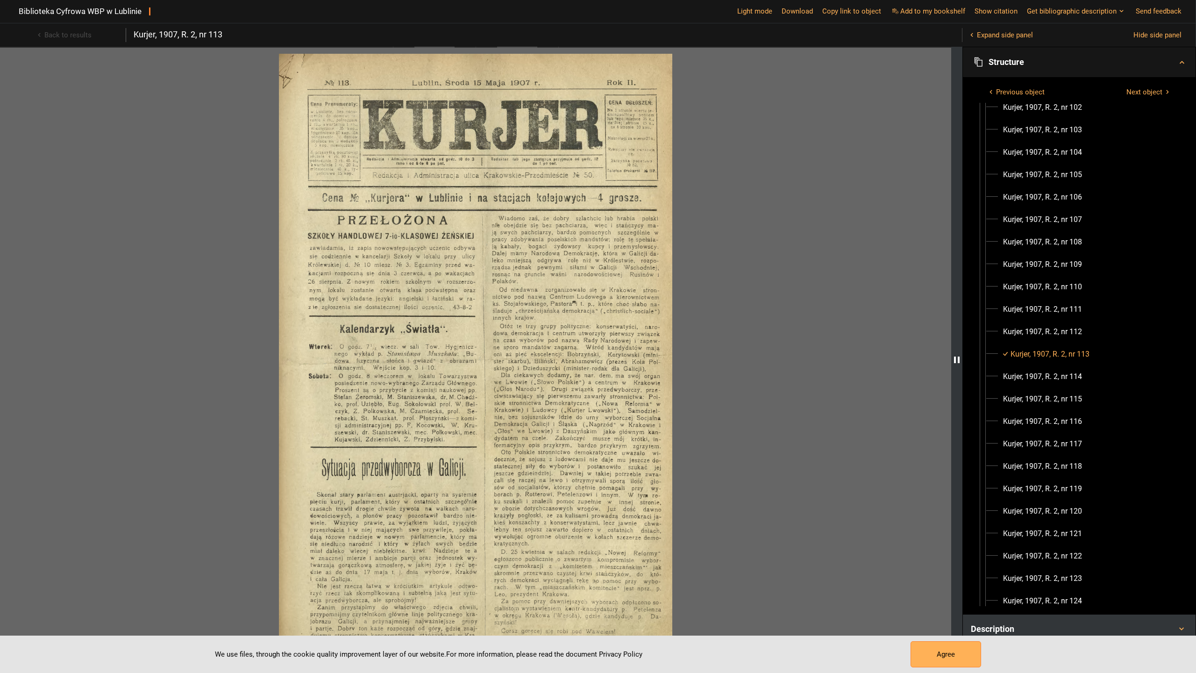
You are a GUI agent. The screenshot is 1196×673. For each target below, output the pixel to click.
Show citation (996, 11)
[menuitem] (1042, 107)
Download (797, 11)
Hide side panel (1157, 35)
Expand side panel (1005, 35)
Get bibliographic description (1072, 11)
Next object (1144, 92)
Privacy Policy (620, 654)
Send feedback (1159, 11)
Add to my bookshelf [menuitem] (932, 11)
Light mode (754, 11)
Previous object (1020, 92)
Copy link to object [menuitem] (851, 11)
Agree (946, 654)
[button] (1079, 62)
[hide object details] (956, 360)
